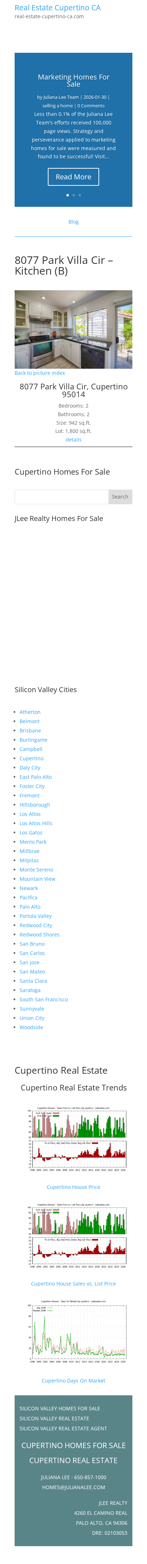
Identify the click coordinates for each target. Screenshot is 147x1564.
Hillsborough (35, 804)
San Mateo (32, 971)
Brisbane (30, 730)
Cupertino (32, 758)
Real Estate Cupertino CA (58, 7)
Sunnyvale (32, 1008)
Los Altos (30, 814)
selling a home (57, 105)
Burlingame (33, 739)
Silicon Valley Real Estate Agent (63, 1428)
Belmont (30, 721)
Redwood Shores (40, 934)
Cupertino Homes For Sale (62, 471)
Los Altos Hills (36, 823)
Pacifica (28, 897)
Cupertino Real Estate (61, 1070)
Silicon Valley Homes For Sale (60, 1408)
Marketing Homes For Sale (74, 80)
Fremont (30, 795)
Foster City (32, 786)
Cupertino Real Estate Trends (74, 1087)
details (74, 439)
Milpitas (29, 860)
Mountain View (37, 878)
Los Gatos (31, 832)
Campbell (31, 749)
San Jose (30, 962)
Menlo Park (33, 841)
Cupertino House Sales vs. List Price (73, 1283)
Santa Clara (33, 980)
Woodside (31, 1027)
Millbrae (30, 851)
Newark (29, 888)
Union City (32, 1017)
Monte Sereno (36, 869)
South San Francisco (44, 999)
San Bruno (32, 943)
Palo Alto (30, 906)
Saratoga (30, 990)
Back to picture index (40, 372)
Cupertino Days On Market (73, 1380)
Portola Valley (36, 916)
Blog (74, 221)
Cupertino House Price (73, 1187)
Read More (73, 177)
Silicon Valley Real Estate (54, 1418)
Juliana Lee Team (61, 97)
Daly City (30, 767)
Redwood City (36, 925)
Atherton (30, 712)
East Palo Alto (36, 776)
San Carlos (32, 953)
